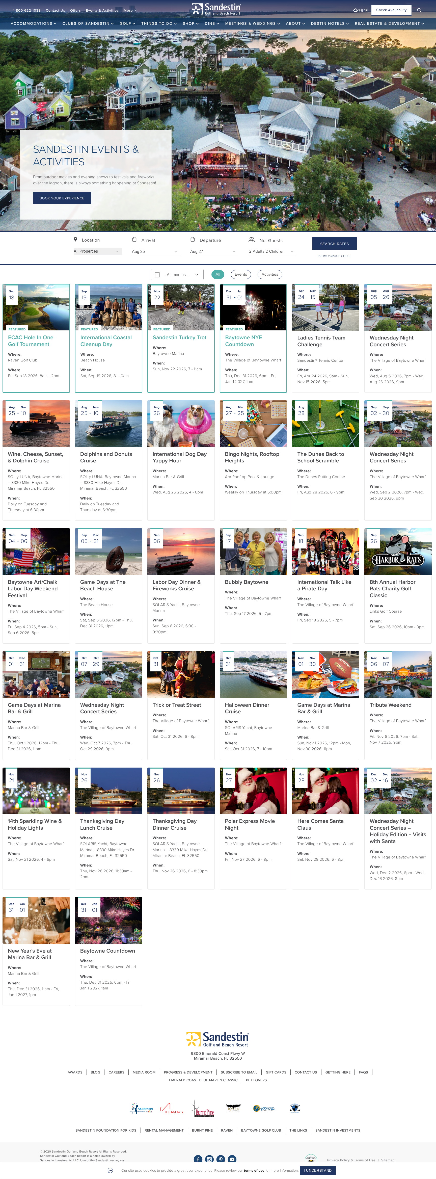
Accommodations (31, 23)
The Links (298, 1130)
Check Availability (391, 10)
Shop (189, 23)
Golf (125, 23)
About (293, 23)
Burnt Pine (202, 1130)
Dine (210, 23)
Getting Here (338, 1072)
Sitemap (388, 1160)
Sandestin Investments (337, 1130)
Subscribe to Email (239, 1072)
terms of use (254, 1170)
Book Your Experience (62, 198)
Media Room (144, 1072)
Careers (116, 1072)
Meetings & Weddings (250, 23)
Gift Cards (276, 1072)
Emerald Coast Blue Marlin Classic (203, 1080)
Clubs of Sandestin (86, 23)
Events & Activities (102, 10)
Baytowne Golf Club (261, 1130)
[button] (419, 10)
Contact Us (55, 10)
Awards (75, 1072)
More (128, 10)
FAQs (363, 1072)
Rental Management (164, 1130)
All (217, 274)
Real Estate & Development (387, 23)
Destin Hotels (328, 23)
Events (241, 274)
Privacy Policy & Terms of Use (351, 1160)
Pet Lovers (256, 1080)
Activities (270, 274)
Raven (227, 1130)
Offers (75, 10)
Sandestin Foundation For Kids (106, 1130)
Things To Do (157, 23)
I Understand (318, 1170)
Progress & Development (188, 1072)
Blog (95, 1072)
